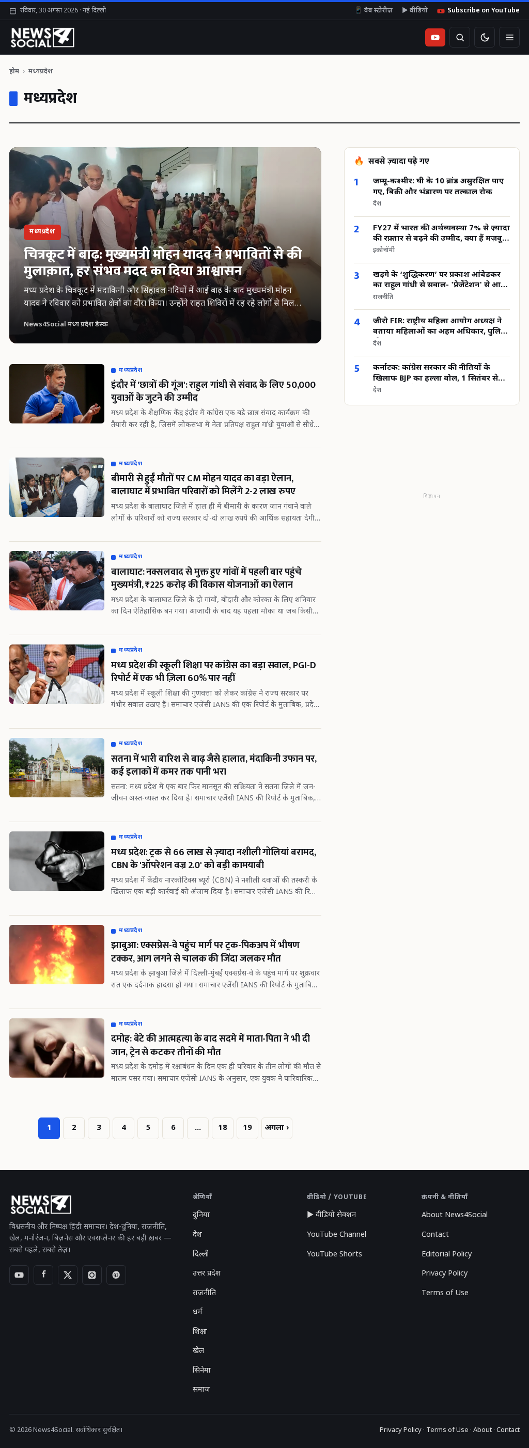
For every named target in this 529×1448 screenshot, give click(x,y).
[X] (67, 1275)
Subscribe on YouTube (483, 11)
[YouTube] (19, 1275)
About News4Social (455, 1215)
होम (14, 71)
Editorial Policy (447, 1255)
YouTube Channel (336, 1235)
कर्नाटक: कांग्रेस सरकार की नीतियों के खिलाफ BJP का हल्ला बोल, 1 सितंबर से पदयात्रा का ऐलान (435, 373)
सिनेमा (202, 1371)
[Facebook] (43, 1275)
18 (222, 1128)
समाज (201, 1390)
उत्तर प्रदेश (207, 1274)
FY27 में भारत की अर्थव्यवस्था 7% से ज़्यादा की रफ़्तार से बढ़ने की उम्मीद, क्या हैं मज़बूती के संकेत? (441, 234)
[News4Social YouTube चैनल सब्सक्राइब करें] (435, 37)
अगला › (277, 1128)
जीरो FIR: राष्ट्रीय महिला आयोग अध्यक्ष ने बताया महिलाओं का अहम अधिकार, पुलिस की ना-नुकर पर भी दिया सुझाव (439, 327)
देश (197, 1235)
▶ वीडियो (415, 11)
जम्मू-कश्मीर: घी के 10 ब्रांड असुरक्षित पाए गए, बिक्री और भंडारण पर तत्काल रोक (438, 187)
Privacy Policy (445, 1274)
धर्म (198, 1312)
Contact (435, 1235)
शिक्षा (200, 1332)
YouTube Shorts (334, 1255)
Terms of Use (445, 1293)
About (482, 1430)
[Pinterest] (116, 1275)
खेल (198, 1351)
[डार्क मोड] (484, 37)
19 (247, 1128)
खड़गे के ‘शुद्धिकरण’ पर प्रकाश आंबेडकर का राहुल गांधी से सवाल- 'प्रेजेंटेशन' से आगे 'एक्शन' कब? (439, 280)
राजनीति (204, 1293)
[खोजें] (459, 37)
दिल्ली (201, 1255)
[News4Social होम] (42, 37)
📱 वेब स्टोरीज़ (373, 11)
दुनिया (201, 1215)
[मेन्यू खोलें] (509, 37)
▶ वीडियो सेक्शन (331, 1215)
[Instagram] (92, 1275)
